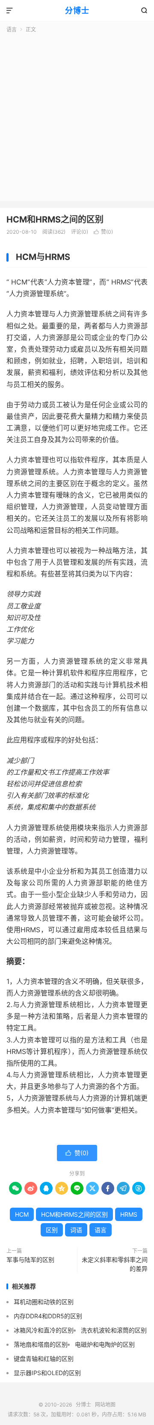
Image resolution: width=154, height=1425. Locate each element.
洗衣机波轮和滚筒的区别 (114, 1330)
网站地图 (105, 1404)
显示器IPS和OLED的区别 (47, 1372)
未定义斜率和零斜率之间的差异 (115, 1264)
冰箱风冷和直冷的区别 (44, 1330)
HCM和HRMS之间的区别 (55, 219)
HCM (22, 1214)
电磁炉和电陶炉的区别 (105, 1344)
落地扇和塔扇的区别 (41, 1344)
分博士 (77, 10)
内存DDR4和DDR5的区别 (48, 1316)
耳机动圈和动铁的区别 (44, 1301)
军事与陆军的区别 (30, 1259)
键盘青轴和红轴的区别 (44, 1358)
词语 (76, 1229)
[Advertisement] (77, 115)
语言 (11, 29)
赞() (103, 232)
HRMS (128, 1214)
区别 (52, 1229)
